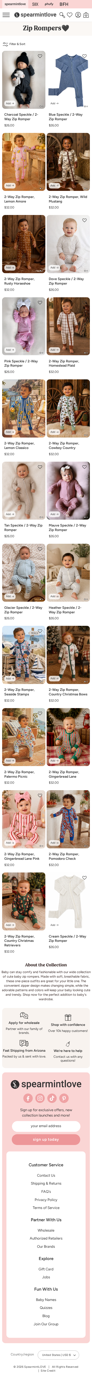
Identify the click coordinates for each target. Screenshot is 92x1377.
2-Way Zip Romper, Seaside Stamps (19, 692)
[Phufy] (49, 4)
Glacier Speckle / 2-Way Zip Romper (23, 610)
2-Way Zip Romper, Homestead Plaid (64, 363)
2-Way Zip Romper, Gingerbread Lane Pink (21, 856)
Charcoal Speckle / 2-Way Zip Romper (21, 116)
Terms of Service (46, 1208)
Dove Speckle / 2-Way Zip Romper (66, 281)
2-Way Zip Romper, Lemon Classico (19, 445)
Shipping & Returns (46, 1183)
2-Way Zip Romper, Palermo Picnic (19, 774)
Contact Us (46, 1175)
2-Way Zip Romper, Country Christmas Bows (68, 692)
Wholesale (46, 1230)
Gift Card (46, 1269)
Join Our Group (46, 1324)
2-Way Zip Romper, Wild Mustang (68, 199)
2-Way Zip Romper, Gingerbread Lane (64, 774)
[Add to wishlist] (40, 56)
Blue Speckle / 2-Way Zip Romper (66, 116)
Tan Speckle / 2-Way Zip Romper (23, 527)
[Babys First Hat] (64, 4)
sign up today (46, 1139)
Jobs (46, 1277)
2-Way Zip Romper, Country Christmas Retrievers (19, 940)
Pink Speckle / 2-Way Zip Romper (21, 363)
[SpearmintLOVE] (15, 4)
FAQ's (46, 1191)
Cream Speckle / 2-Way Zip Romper (67, 938)
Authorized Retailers (46, 1238)
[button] (62, 15)
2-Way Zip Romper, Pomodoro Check (64, 856)
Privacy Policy (46, 1200)
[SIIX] (35, 4)
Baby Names (46, 1300)
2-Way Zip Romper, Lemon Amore (19, 199)
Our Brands (46, 1246)
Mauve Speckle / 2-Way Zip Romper (67, 527)
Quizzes (46, 1307)
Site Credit (48, 1370)
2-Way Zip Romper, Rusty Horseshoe (19, 281)
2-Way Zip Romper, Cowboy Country (64, 445)
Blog (46, 1316)
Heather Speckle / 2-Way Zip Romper (65, 610)
